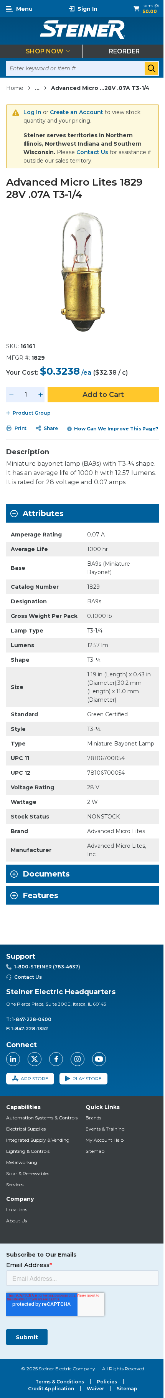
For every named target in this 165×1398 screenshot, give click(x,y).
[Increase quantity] (40, 394)
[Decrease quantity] (11, 394)
